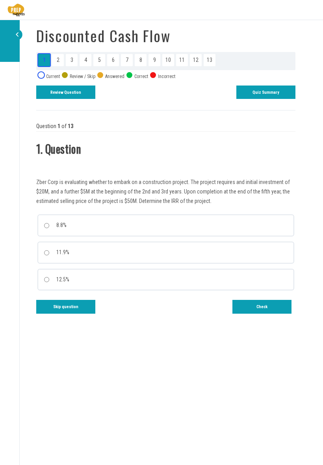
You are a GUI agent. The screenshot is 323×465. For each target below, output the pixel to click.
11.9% (62, 252)
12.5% (62, 279)
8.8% (61, 225)
